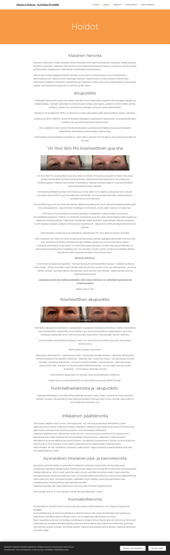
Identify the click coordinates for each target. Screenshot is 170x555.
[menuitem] (96, 5)
